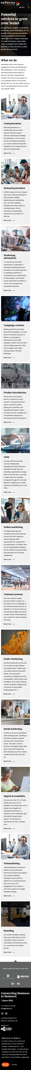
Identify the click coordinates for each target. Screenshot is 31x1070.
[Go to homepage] (10, 5)
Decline (14, 1064)
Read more (7, 153)
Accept (5, 1064)
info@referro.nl (6, 1008)
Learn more (25, 1057)
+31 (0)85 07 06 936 (8, 1006)
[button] (22, 7)
